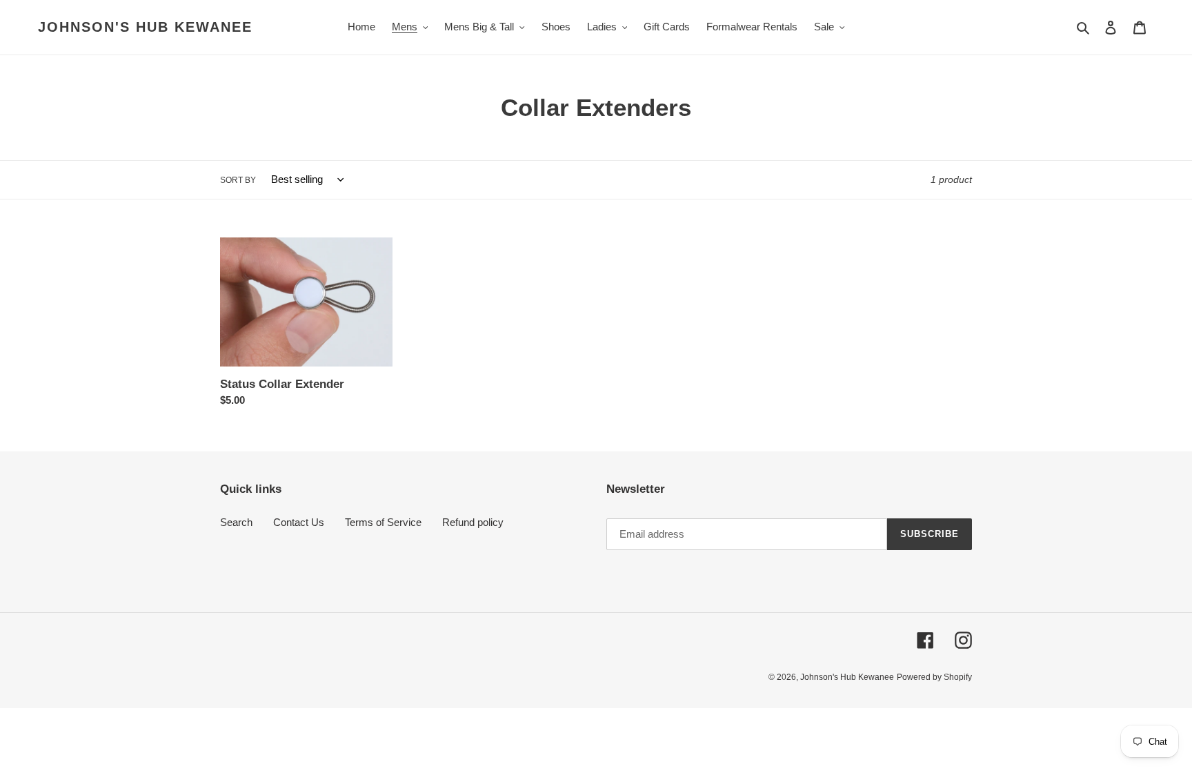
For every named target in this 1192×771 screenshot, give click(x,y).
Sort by (238, 180)
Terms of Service (383, 522)
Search (236, 522)
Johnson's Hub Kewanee (145, 27)
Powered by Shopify (934, 677)
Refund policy (473, 522)
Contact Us (298, 522)
